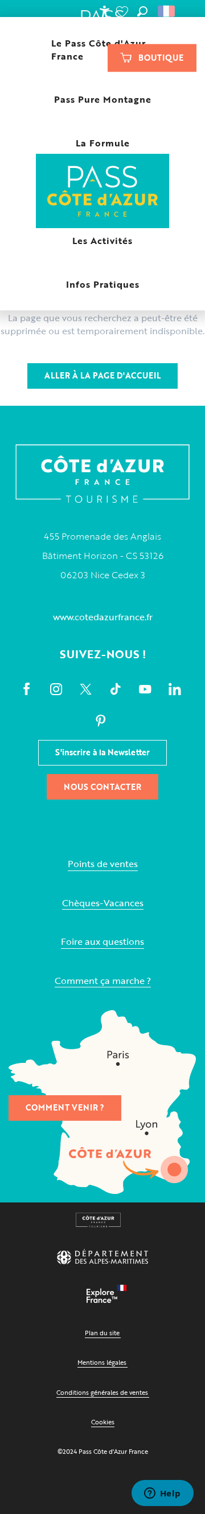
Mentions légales (101, 1362)
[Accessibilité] (104, 11)
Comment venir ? (65, 1107)
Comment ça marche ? (103, 980)
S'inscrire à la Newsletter (102, 752)
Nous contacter (102, 787)
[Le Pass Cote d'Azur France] (103, 192)
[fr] (167, 11)
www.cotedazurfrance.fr (103, 617)
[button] (142, 11)
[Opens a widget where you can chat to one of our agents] (162, 1494)
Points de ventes (103, 863)
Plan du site (102, 1333)
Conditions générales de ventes (102, 1392)
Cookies (102, 1422)
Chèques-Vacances (103, 903)
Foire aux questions (102, 941)
